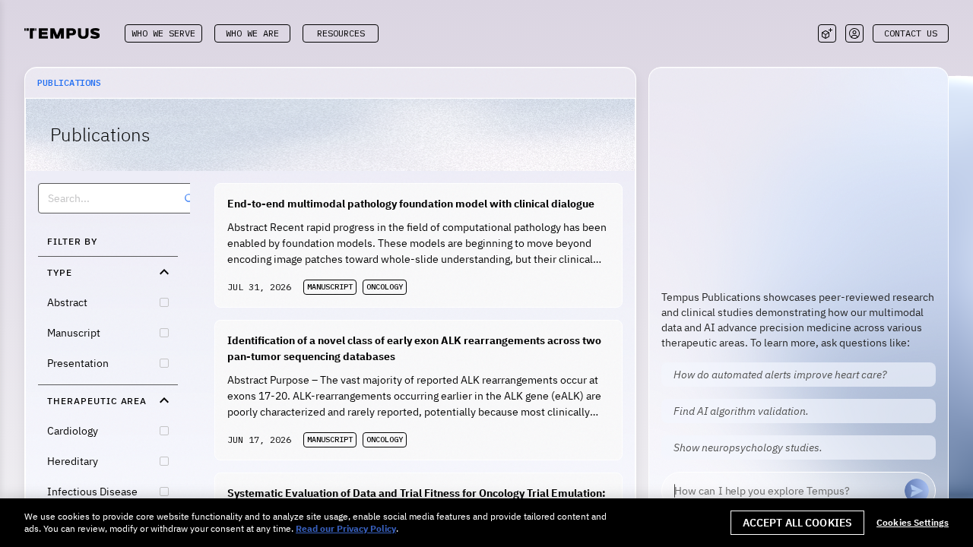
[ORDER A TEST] (827, 33)
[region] (486, 522)
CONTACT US (910, 33)
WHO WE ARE (252, 33)
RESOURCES (341, 33)
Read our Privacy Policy (346, 528)
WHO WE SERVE (163, 33)
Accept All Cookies (798, 523)
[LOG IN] (854, 33)
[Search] (189, 198)
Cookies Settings (912, 522)
